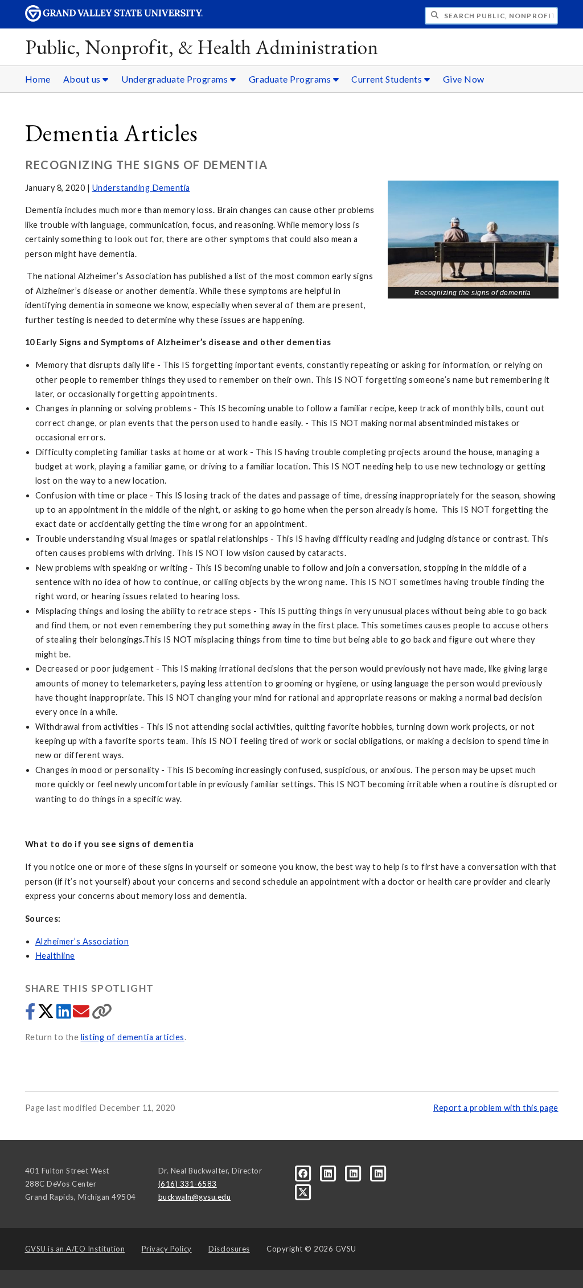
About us (83, 78)
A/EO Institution (75, 1248)
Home (38, 78)
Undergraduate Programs (175, 78)
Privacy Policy (167, 1248)
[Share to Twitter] (47, 1014)
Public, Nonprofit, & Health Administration (202, 47)
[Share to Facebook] (31, 1014)
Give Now (464, 78)
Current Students (387, 78)
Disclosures (229, 1248)
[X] (303, 1191)
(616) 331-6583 (187, 1183)
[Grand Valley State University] (114, 18)
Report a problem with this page (496, 1108)
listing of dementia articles (132, 1037)
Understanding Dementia (141, 188)
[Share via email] (82, 1014)
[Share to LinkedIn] (64, 1014)
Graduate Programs (291, 78)
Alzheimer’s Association (82, 941)
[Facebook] (304, 1172)
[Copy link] (102, 1014)
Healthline (55, 955)
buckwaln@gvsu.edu (194, 1196)
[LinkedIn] (329, 1172)
